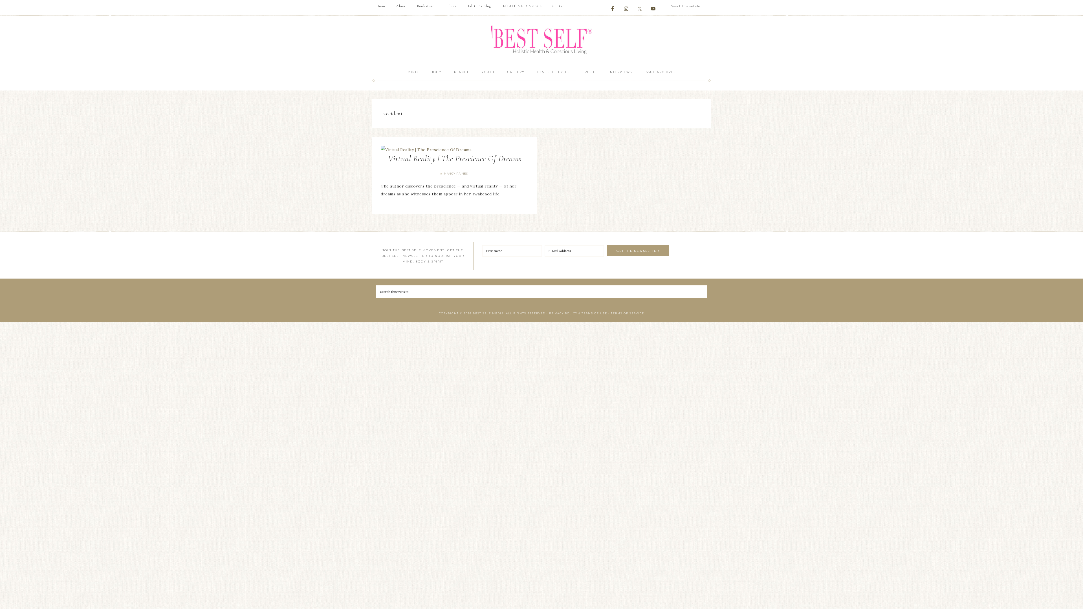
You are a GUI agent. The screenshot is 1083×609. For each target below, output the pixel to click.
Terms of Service (627, 313)
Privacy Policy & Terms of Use (578, 313)
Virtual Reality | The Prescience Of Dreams (454, 158)
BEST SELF (541, 40)
